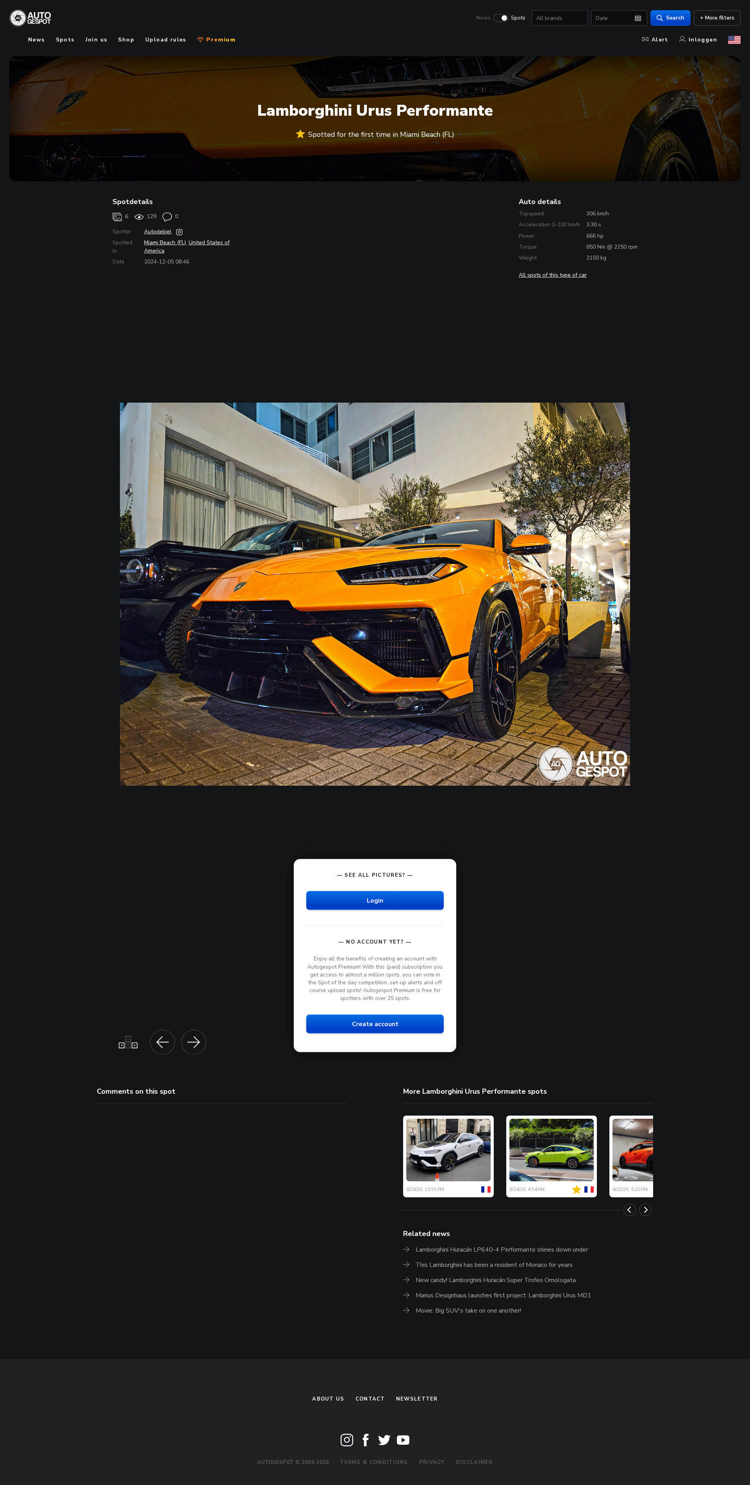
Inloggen (703, 39)
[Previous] (630, 1210)
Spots (518, 18)
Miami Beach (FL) (165, 242)
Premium (220, 39)
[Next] (645, 1210)
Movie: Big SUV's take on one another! (468, 1310)
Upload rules (165, 39)
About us (328, 1399)
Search (675, 17)
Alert (660, 39)
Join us (96, 39)
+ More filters (717, 17)
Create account (375, 1024)
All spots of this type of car (553, 275)
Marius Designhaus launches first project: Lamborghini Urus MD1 (503, 1295)
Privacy (432, 1462)
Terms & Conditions (374, 1462)
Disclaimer (474, 1462)
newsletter (417, 1399)
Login (375, 900)
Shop (126, 39)
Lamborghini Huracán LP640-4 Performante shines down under (502, 1249)
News (483, 18)
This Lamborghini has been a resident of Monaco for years (494, 1265)
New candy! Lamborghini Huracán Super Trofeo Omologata (496, 1280)
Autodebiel (157, 231)
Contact (370, 1399)
